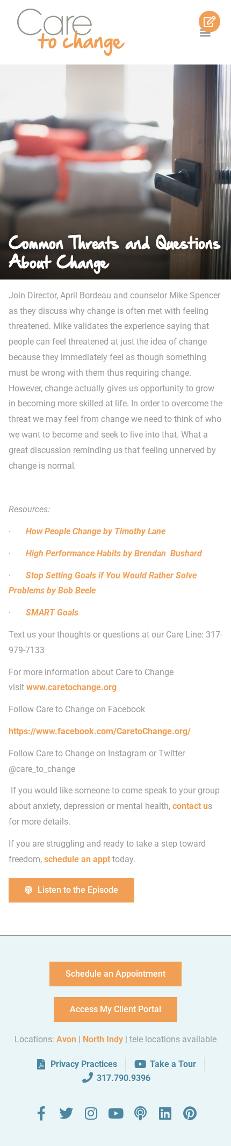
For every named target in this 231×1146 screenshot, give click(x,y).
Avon (66, 1039)
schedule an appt (77, 859)
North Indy (103, 1039)
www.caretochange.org (72, 687)
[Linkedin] (165, 1113)
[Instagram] (91, 1113)
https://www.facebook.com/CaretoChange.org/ (100, 731)
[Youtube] (115, 1113)
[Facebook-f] (41, 1113)
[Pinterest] (190, 1113)
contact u (190, 806)
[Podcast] (140, 1113)
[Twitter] (66, 1113)
